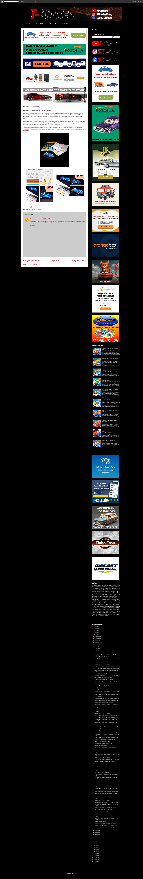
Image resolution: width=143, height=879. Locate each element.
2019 (95, 841)
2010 (95, 859)
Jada (93, 599)
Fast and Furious (115, 591)
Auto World (109, 585)
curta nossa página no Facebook (69, 129)
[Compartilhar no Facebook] (39, 209)
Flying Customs (99, 593)
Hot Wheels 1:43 (115, 596)
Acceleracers (95, 585)
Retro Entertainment (114, 607)
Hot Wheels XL (109, 597)
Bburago (118, 585)
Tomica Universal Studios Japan (102, 741)
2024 (95, 630)
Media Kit (65, 23)
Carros (107, 586)
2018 (95, 843)
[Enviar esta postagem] (30, 206)
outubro (97, 640)
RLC (28, 209)
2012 (95, 855)
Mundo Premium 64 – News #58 (102, 757)
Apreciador (33, 218)
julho (96, 646)
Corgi (97, 589)
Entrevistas (107, 591)
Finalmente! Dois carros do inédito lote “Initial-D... (106, 827)
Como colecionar (105, 588)
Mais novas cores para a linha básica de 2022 (106, 807)
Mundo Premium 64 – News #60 (102, 664)
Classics (97, 588)
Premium (117, 604)
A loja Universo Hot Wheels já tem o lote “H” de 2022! (107, 666)
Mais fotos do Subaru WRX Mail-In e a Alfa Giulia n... (107, 654)
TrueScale (105, 614)
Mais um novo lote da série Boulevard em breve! (106, 825)
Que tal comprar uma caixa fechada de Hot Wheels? (107, 728)
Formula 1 (106, 593)
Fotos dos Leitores (114, 593)
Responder (33, 225)
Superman (111, 611)
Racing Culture (95, 607)
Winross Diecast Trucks (100, 821)
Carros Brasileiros (115, 587)
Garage (94, 594)
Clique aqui (53, 127)
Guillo (118, 594)
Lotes (94, 601)
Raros (99, 607)
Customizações (111, 590)
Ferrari (93, 593)
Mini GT (102, 602)
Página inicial (55, 261)
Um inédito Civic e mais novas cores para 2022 (106, 683)
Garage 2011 (100, 594)
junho (96, 648)
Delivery (94, 591)
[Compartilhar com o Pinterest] (41, 209)
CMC (100, 588)
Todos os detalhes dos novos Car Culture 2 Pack (106, 783)
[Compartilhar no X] (37, 209)
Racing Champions (115, 606)
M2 (98, 601)
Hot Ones (109, 596)
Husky (115, 597)
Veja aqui (25, 127)
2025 (95, 628)
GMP (106, 594)
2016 (95, 847)
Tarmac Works (96, 612)
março (96, 830)
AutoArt (114, 585)
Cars (93, 588)
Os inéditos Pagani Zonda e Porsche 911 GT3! (106, 767)
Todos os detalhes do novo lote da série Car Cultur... (107, 791)
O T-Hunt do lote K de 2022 (101, 673)
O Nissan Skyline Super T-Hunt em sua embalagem (107, 726)
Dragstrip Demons (100, 591)
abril (96, 652)
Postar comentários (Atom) (35, 264)
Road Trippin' (98, 609)
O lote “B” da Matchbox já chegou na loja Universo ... (107, 759)
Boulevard (95, 587)
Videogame (117, 614)
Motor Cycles (110, 602)
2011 (95, 857)
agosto (97, 644)
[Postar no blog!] (35, 209)
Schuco (104, 609)
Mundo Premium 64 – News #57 (102, 800)
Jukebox (108, 599)
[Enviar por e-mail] (33, 209)
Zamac (106, 615)
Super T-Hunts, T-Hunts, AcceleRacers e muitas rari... (107, 715)
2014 (95, 851)
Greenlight (112, 594)
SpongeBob (100, 611)
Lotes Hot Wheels (28, 23)
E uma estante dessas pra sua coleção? (104, 679)
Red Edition (105, 607)
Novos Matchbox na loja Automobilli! (103, 677)
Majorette (106, 601)
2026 (95, 626)
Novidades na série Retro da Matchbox (104, 702)
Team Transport (106, 612)
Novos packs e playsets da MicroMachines (105, 739)
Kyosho (118, 599)
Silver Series (113, 609)
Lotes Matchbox (40, 23)
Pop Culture (110, 604)
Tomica (114, 612)
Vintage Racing (95, 615)
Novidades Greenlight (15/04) (102, 745)
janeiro (96, 834)
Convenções (113, 588)
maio (96, 650)
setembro (97, 642)
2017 (95, 845)
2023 (95, 632)
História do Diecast (54, 23)
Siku (108, 609)
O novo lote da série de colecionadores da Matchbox (107, 765)
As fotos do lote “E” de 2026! (109, 440)
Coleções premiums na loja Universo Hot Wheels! (106, 694)
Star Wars (105, 611)
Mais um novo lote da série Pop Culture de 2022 (106, 802)
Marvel (110, 601)
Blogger (75, 873)
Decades (118, 589)
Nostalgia (118, 602)
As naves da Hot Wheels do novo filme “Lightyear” (107, 732)
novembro (97, 638)
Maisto (101, 601)
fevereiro (97, 832)
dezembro (97, 636)
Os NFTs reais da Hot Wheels (102, 772)
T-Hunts (117, 611)
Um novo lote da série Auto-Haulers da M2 (105, 662)
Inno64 (118, 597)
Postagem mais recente (31, 261)
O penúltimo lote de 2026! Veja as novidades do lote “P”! (110, 390)
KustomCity (113, 599)
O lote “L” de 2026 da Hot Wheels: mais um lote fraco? (110, 359)
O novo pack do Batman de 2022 (103, 689)
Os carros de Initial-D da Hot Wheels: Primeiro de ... (107, 823)
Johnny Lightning (100, 599)
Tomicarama (97, 781)
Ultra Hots (110, 614)
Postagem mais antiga (78, 261)
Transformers (99, 614)
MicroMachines (94, 602)
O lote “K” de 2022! (99, 696)
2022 (95, 634)
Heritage (94, 596)
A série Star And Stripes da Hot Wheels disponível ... (107, 698)
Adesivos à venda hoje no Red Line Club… (105, 809)
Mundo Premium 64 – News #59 (102, 713)
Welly (101, 615)
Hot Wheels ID (102, 597)
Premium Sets (95, 606)
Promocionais (103, 606)
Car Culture (101, 587)
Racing (109, 606)
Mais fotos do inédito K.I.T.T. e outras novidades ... (107, 675)
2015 (95, 849)
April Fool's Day (102, 585)
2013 (95, 853)
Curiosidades (102, 590)
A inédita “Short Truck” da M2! (102, 656)
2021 (95, 837)
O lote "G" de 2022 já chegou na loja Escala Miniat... (107, 668)
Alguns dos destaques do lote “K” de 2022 (105, 743)
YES (103, 615)
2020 (95, 839)
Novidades (96, 604)
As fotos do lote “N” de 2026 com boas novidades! (110, 379)
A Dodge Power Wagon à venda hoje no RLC (106, 681)
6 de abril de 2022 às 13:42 (43, 218)
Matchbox (116, 601)
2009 (95, 861)
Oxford (102, 604)
